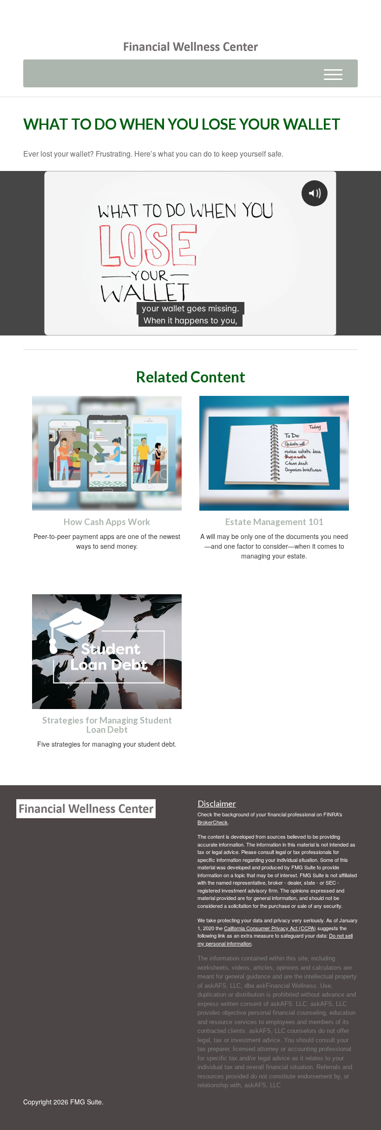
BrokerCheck (212, 822)
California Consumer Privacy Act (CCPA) (270, 928)
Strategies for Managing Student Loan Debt (107, 725)
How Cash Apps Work (107, 522)
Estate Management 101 (274, 522)
